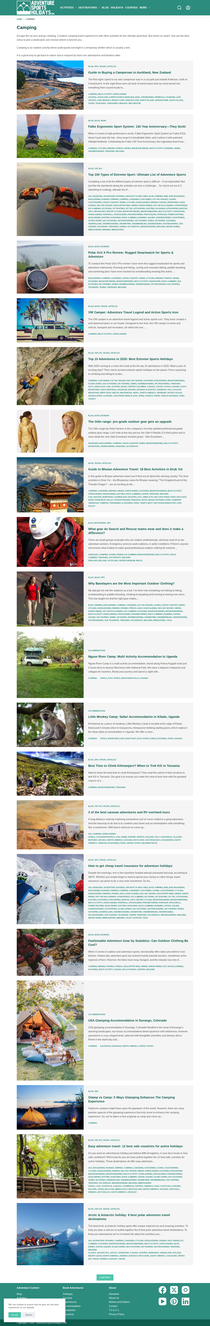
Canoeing (134, 199)
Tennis (102, 287)
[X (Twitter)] (174, 1290)
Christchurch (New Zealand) (124, 97)
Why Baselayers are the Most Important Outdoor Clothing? (131, 583)
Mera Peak (105, 393)
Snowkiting (125, 224)
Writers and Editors (119, 1302)
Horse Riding (145, 205)
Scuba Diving (95, 221)
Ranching (116, 217)
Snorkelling (95, 224)
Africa (103, 678)
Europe (132, 390)
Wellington (135, 103)
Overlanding (120, 94)
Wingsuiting (117, 230)
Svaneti (149, 396)
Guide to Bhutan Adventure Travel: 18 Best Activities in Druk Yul (135, 469)
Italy (169, 390)
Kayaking (160, 208)
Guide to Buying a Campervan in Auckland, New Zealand (129, 72)
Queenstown (161, 100)
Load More (105, 1277)
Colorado (105, 1046)
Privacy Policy (116, 1314)
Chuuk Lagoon (171, 387)
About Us (114, 1298)
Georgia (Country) (146, 390)
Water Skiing (173, 227)
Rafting (106, 217)
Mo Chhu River (162, 497)
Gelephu (132, 497)
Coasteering (95, 202)
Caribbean (128, 1186)
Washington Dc (150, 843)
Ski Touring (141, 221)
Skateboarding (126, 221)
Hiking (127, 148)
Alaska (92, 1253)
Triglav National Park (172, 396)
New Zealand (132, 100)
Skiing (177, 148)
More (143, 7)
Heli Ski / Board (105, 205)
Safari (145, 494)
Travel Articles (107, 66)
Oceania (128, 840)
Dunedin (170, 97)
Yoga (169, 620)
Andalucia (99, 387)
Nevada (102, 840)
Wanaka (123, 103)
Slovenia (108, 396)
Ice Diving (107, 208)
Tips (96, 66)
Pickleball (175, 903)
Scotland (113, 561)
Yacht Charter (134, 918)
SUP (180, 224)
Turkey (92, 399)
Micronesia (126, 393)
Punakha (136, 500)
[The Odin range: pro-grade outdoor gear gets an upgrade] (50, 431)
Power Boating (175, 214)
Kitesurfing (172, 208)
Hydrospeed (180, 205)
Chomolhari (120, 497)
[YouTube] (162, 1301)
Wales (139, 561)
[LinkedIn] (185, 1301)
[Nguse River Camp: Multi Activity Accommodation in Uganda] (50, 664)
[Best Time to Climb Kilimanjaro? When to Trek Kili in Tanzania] (50, 774)
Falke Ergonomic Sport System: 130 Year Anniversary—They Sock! (137, 126)
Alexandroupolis (105, 837)
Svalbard (172, 1256)
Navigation (179, 211)
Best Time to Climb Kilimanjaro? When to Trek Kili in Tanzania (134, 765)
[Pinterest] (174, 1301)
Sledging (171, 221)
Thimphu (104, 503)
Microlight (100, 211)
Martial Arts (128, 900)
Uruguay (132, 1192)
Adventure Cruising (114, 196)
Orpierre (161, 393)
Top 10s (98, 169)
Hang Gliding (150, 608)
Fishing (124, 608)
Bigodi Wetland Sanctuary (122, 738)
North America (148, 393)
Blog (105, 7)
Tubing (122, 227)
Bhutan (97, 497)
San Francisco (152, 840)
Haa (140, 497)
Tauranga (100, 103)
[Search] (179, 8)
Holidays (117, 7)
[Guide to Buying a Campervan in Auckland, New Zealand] (50, 84)
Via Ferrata (133, 227)
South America (119, 1192)
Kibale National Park (162, 738)
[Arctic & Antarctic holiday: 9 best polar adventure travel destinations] (50, 1234)
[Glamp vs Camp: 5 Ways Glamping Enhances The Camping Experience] (50, 1107)
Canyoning (145, 199)
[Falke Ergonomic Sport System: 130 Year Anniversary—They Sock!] (50, 136)
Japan (100, 1189)
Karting (150, 208)
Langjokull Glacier (171, 837)
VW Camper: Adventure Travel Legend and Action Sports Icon (133, 312)
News (103, 121)
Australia (107, 1186)
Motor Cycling (114, 211)
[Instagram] (185, 1290)
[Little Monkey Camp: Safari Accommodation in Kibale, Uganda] (50, 725)
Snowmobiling (139, 224)
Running (168, 148)
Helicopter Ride (122, 205)
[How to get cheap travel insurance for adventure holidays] (50, 889)
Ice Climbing (94, 208)
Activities (67, 7)
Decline (29, 1315)
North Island (147, 100)
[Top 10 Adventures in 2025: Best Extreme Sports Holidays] (50, 376)
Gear (97, 121)
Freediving (172, 202)
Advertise (114, 1294)
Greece (141, 837)
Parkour (162, 214)
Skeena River (95, 396)
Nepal (136, 393)
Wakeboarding (148, 227)
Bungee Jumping (110, 199)
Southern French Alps (125, 396)
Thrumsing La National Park (124, 503)
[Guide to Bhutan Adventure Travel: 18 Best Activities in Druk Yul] (50, 484)
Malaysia (109, 1189)
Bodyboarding (176, 196)
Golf (140, 608)
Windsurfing (94, 230)
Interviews (100, 523)
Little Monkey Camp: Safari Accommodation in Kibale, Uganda (134, 716)
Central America (144, 1186)
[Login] (188, 8)
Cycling (102, 148)
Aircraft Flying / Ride (137, 196)
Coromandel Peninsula (153, 97)
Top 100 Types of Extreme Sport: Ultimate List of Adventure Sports (137, 174)
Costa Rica (166, 1186)
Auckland (102, 97)
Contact (113, 1306)
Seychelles (104, 1192)
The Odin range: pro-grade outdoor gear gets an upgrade (130, 421)
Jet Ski (129, 208)
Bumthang (107, 497)
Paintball (108, 214)
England (92, 561)
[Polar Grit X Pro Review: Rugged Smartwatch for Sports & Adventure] (50, 267)
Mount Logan (95, 1256)
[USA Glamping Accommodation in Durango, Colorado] (50, 1030)
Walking (120, 151)
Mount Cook (118, 100)
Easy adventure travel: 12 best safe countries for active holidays (135, 1146)
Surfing (92, 227)
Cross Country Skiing (114, 202)
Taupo (91, 103)
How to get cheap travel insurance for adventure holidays (130, 866)
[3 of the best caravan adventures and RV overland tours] (50, 824)
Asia (108, 387)
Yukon (121, 1259)
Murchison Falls (130, 678)
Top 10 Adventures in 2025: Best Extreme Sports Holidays (130, 359)
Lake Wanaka (104, 100)
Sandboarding (163, 217)
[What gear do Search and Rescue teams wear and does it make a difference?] (50, 542)
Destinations (88, 7)
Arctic (113, 1253)
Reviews (105, 247)
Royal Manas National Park (156, 500)
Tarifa (157, 396)
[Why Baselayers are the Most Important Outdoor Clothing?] (50, 599)
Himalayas (148, 497)
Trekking (110, 151)
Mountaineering (149, 211)
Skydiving (160, 221)
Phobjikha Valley (104, 500)
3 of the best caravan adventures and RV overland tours (129, 812)
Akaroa (92, 97)
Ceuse (159, 387)
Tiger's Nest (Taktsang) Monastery (158, 503)
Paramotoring (135, 214)
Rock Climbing (129, 217)
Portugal (174, 1189)
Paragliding (120, 214)
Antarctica (103, 1253)
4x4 (90, 196)
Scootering (178, 217)
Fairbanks (153, 1253)
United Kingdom (127, 561)
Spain (141, 396)
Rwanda (92, 1192)
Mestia (115, 393)
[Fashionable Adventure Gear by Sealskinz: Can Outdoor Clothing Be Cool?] (50, 952)
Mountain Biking (140, 148)
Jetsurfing (139, 208)
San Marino (167, 840)
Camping (92, 94)
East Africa (114, 678)
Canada (151, 387)
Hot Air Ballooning (163, 205)
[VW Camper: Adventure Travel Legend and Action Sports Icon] (50, 320)
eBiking (111, 148)
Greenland (166, 1253)
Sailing (151, 217)
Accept (15, 1315)
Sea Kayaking (110, 221)
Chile (156, 1186)
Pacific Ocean (174, 393)
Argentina (123, 1253)
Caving (172, 199)
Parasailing (150, 214)
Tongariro (112, 103)
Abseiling (98, 196)
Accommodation (96, 650)
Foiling (162, 202)
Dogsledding (143, 202)
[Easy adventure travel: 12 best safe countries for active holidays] (50, 1166)
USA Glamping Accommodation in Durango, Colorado (127, 1020)
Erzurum (122, 390)
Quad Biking (94, 217)
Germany (161, 390)
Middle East (121, 1189)
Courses (131, 7)
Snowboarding (96, 151)
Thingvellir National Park (112, 843)
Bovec (124, 387)
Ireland (102, 561)
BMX (166, 196)
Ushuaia (113, 1259)
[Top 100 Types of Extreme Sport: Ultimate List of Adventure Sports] (50, 199)
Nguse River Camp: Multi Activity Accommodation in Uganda (132, 656)
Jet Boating (119, 208)
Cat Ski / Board (160, 199)
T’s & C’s (114, 1310)
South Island (176, 100)
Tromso (104, 1259)
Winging (106, 230)
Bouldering (94, 199)
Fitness (119, 148)
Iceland (149, 837)
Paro (173, 497)
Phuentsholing (122, 500)
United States (134, 843)
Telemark (102, 227)
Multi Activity (105, 94)
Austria (116, 387)
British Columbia (137, 387)
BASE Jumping (156, 196)
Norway (124, 1256)
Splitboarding (170, 224)
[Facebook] (162, 1290)
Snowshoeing (155, 224)
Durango (116, 1046)
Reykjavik (138, 840)
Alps (90, 387)
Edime (124, 837)
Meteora (92, 840)
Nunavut (133, 1256)
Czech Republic (108, 390)
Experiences (70, 1302)
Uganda (144, 678)
